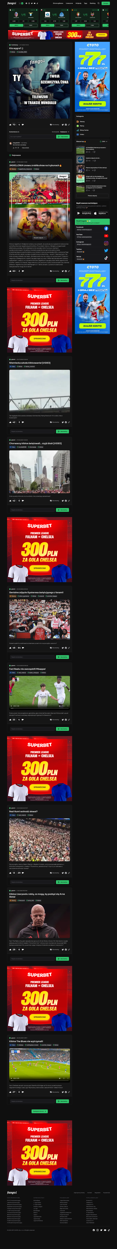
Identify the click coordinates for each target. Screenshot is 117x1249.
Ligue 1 (35, 1214)
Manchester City (91, 1206)
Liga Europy (36, 1218)
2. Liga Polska (37, 1204)
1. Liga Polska (37, 1202)
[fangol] (12, 1192)
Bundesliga (36, 1210)
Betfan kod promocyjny (13, 1214)
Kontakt (89, 1192)
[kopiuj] (69, 125)
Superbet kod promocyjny (14, 1206)
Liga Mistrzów (37, 1216)
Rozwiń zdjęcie (38, 238)
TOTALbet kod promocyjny (14, 1222)
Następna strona (38, 1111)
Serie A (35, 1212)
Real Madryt (89, 1210)
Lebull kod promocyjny (13, 1202)
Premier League (37, 1206)
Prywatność (106, 1192)
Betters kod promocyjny (14, 1216)
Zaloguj (105, 3)
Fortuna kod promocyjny (14, 1212)
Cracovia (62, 1210)
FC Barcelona (90, 1212)
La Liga (35, 1208)
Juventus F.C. (90, 1220)
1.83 (64, 21)
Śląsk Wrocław (64, 1208)
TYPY (30, 25)
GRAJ (16, 25)
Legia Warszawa (64, 1200)
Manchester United (91, 1208)
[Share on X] (63, 125)
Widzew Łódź (63, 1216)
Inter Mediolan (90, 1222)
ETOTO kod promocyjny (13, 1200)
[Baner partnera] (58, 35)
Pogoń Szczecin (64, 1214)
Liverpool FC (89, 1204)
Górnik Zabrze (64, 1206)
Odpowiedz (25, 148)
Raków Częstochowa (66, 1218)
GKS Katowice (64, 1220)
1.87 (76, 21)
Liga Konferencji (38, 1220)
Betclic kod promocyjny (13, 1218)
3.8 (45, 21)
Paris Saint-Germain (92, 1218)
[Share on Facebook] (66, 125)
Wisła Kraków (63, 1202)
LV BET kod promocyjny (13, 1210)
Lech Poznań (63, 1204)
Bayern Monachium (91, 1214)
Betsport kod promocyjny (14, 1204)
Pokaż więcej (92, 196)
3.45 (85, 21)
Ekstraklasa (36, 1200)
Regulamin (97, 1192)
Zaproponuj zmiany (79, 1192)
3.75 (54, 21)
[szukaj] (98, 3)
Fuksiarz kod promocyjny (14, 1208)
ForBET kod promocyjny (13, 1220)
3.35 (33, 21)
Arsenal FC (89, 1200)
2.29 (14, 21)
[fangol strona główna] (11, 3)
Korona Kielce (64, 1222)
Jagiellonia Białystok (65, 1212)
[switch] (21, 3)
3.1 (23, 21)
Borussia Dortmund (91, 1216)
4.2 (95, 21)
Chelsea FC (89, 1202)
